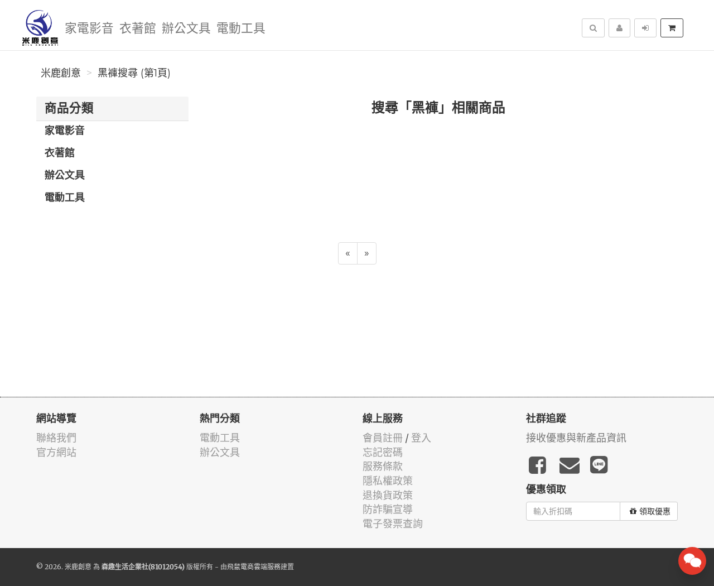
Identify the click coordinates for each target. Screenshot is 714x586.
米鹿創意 (61, 73)
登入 (421, 437)
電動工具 (241, 29)
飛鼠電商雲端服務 (254, 567)
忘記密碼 (383, 452)
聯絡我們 (56, 437)
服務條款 (383, 466)
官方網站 (56, 452)
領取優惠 (654, 511)
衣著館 (137, 29)
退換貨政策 (388, 495)
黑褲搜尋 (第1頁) (134, 73)
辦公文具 (186, 29)
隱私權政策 (388, 480)
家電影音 (89, 29)
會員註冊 (383, 437)
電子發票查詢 (393, 523)
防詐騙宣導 (388, 509)
